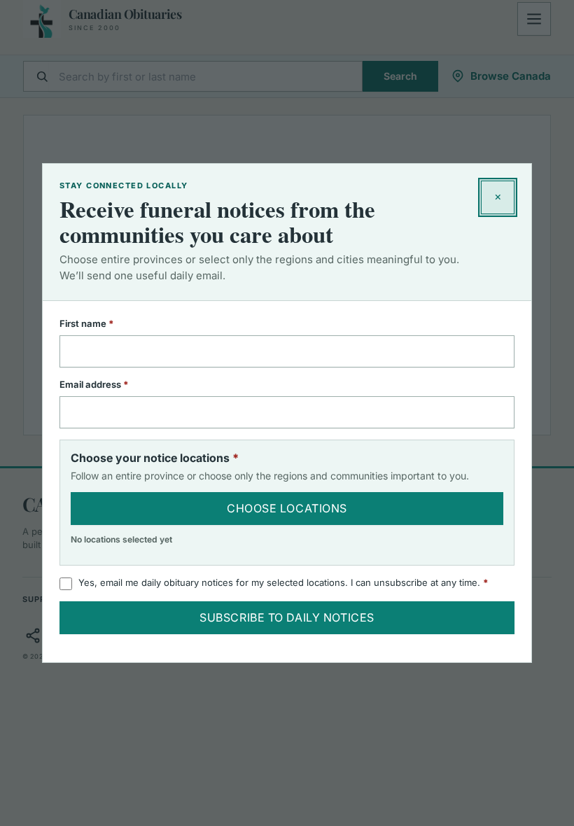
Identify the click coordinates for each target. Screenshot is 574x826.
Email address (112, 384)
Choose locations (287, 508)
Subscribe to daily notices (287, 617)
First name (104, 323)
